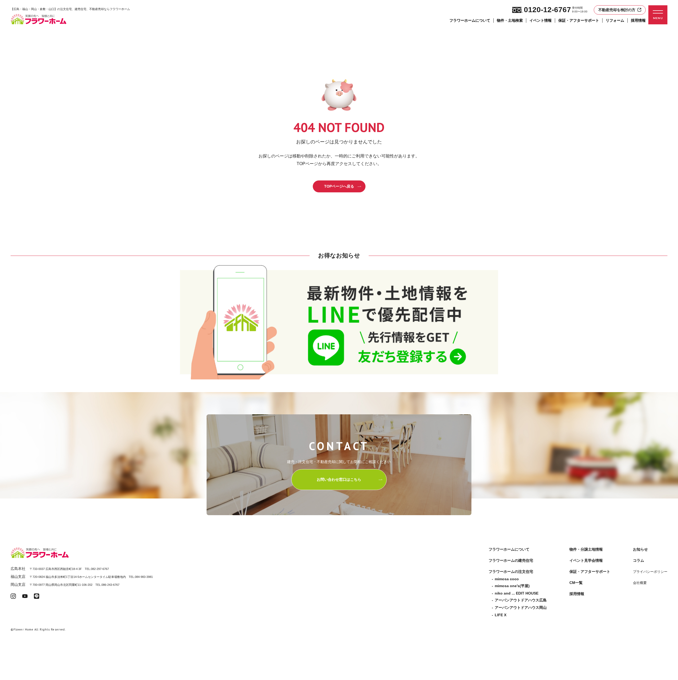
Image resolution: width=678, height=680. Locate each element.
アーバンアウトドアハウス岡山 (521, 607)
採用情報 (638, 20)
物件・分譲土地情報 (586, 549)
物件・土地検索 (510, 20)
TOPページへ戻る (339, 186)
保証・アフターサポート (578, 20)
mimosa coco (507, 579)
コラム (638, 560)
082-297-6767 (100, 568)
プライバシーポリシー (650, 572)
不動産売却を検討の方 (616, 10)
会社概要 (640, 583)
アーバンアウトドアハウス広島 (521, 600)
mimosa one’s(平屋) (512, 586)
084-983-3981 (144, 576)
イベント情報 (540, 20)
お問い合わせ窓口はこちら (339, 479)
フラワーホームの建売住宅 (511, 560)
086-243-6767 (110, 584)
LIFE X (500, 615)
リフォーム (615, 20)
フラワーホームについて (469, 20)
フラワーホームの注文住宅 (511, 571)
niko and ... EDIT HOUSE (516, 593)
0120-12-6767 (547, 10)
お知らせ (640, 549)
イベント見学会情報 (586, 560)
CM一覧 (576, 583)
